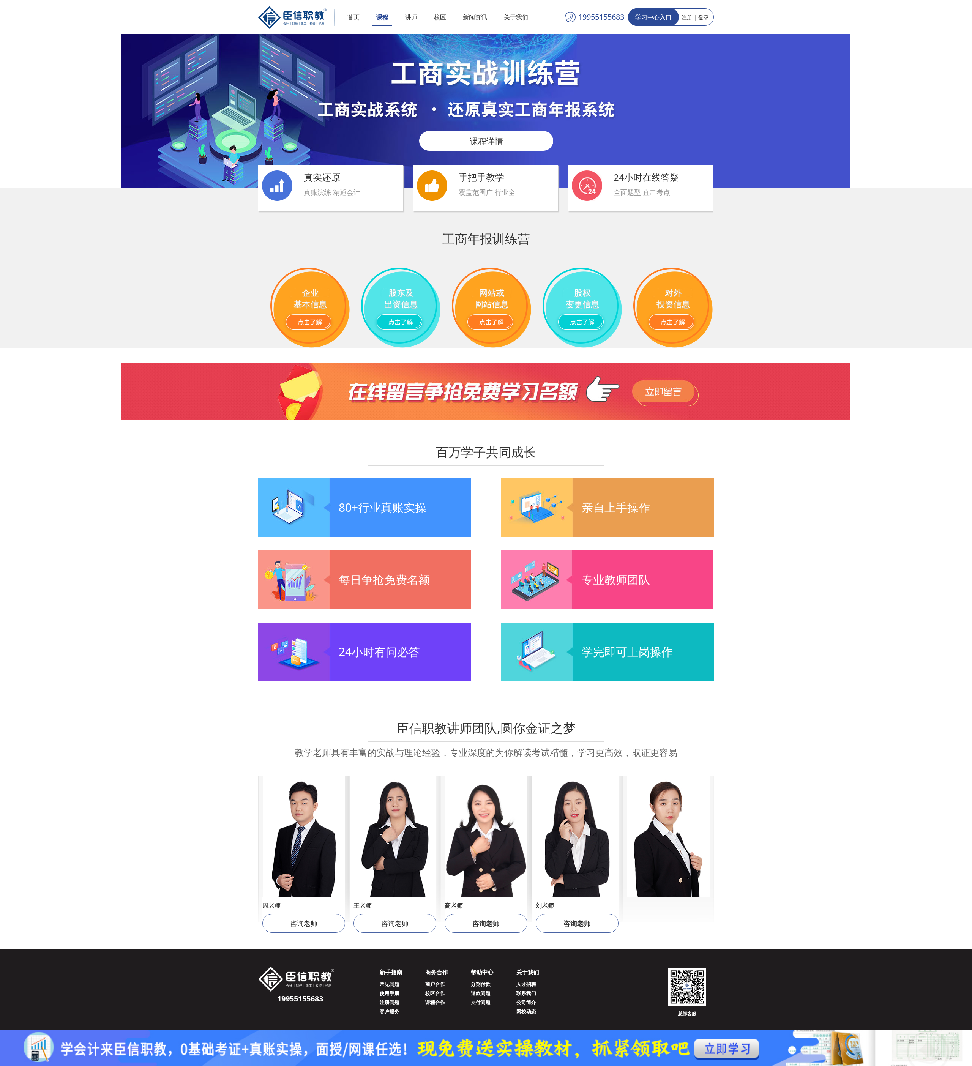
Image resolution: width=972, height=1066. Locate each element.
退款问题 (481, 993)
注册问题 (389, 1002)
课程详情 (486, 141)
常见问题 (389, 984)
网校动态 (526, 1011)
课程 (382, 17)
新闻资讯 (475, 17)
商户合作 (435, 984)
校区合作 (435, 993)
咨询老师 (303, 923)
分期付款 (481, 984)
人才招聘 (526, 984)
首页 (353, 17)
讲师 (411, 17)
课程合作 (435, 1002)
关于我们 (516, 17)
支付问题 (481, 1002)
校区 (440, 17)
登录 (703, 17)
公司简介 (526, 1002)
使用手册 (389, 993)
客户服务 (389, 1011)
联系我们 (526, 993)
